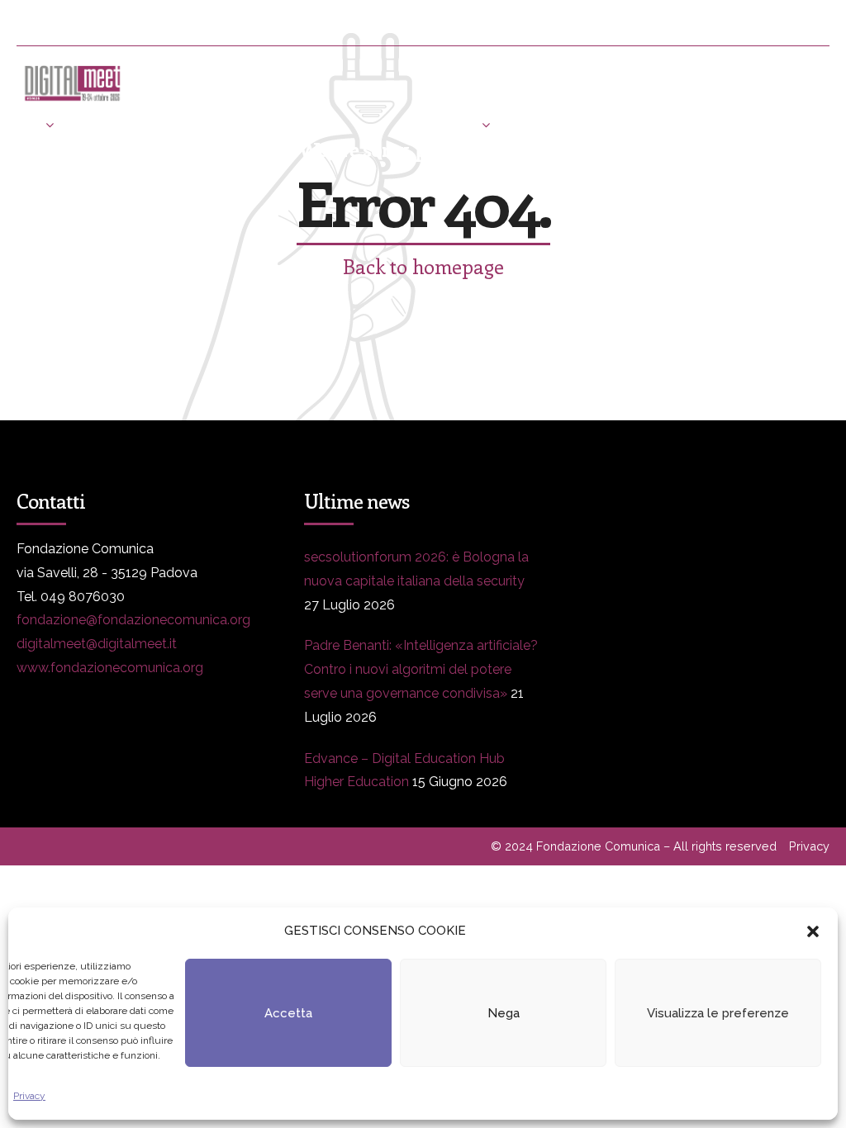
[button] (813, 931)
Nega (503, 1013)
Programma (148, 124)
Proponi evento (697, 124)
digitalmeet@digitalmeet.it (97, 644)
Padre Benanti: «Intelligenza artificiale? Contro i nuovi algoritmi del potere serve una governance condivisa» (421, 669)
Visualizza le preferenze (718, 1013)
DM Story (445, 124)
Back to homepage (423, 266)
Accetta (288, 1013)
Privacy (29, 1096)
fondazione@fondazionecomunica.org (133, 620)
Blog (562, 124)
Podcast (41, 165)
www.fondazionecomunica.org (110, 667)
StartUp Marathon (196, 165)
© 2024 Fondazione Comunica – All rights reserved (634, 846)
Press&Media (300, 124)
